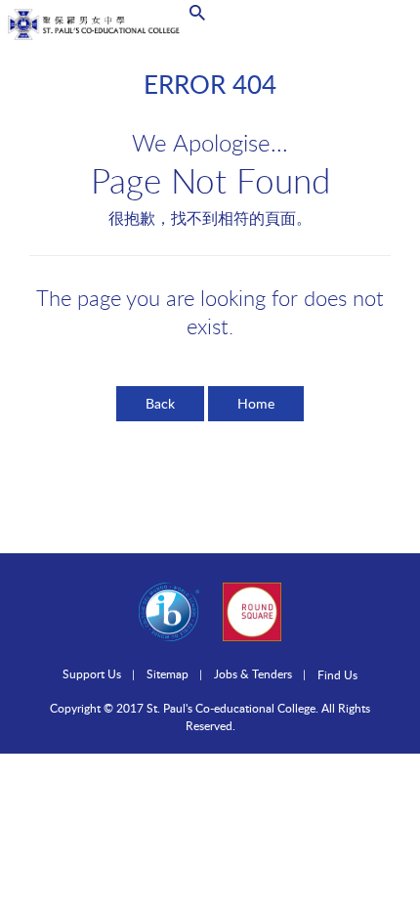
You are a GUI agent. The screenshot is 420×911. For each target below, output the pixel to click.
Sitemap (168, 673)
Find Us (337, 674)
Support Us (92, 673)
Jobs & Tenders (253, 673)
